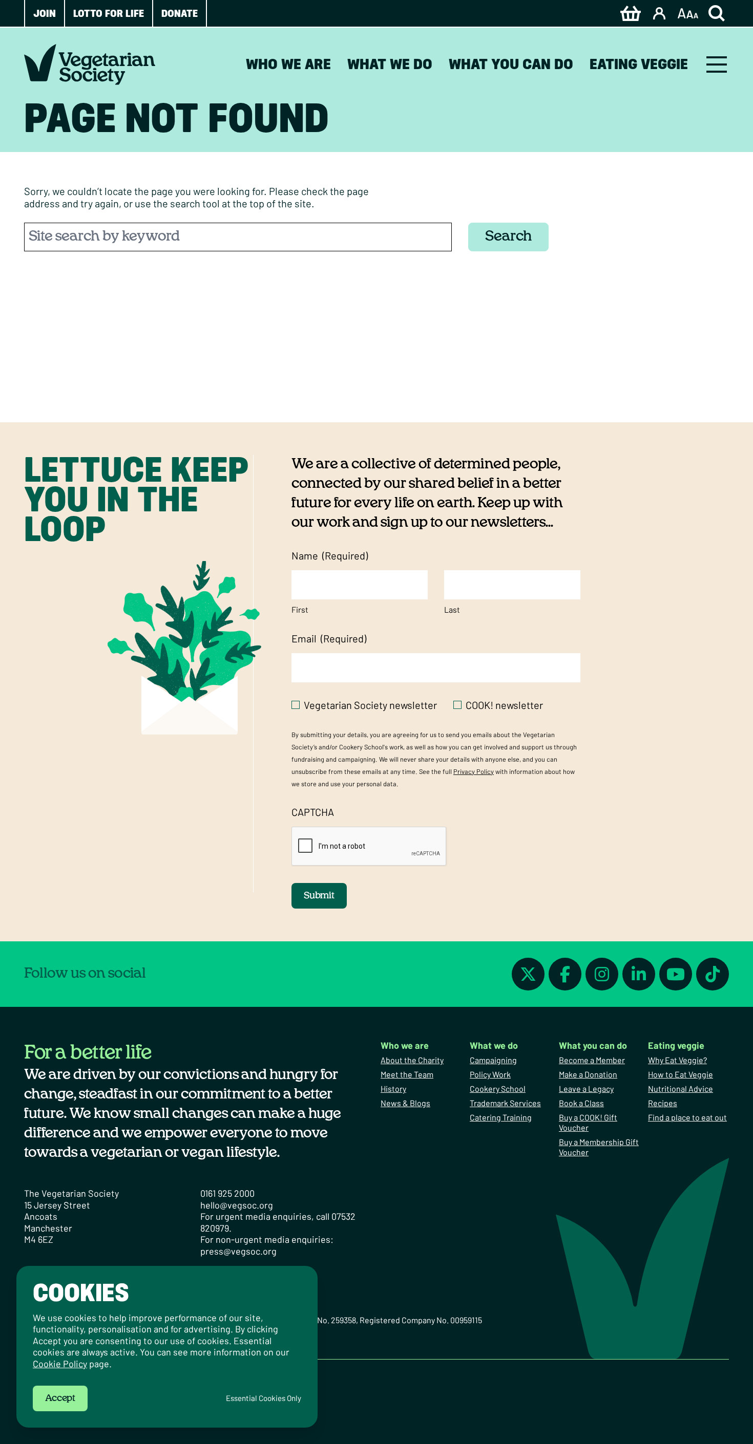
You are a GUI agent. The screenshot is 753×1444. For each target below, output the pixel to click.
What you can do (511, 64)
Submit (319, 895)
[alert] (167, 1347)
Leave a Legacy (586, 1088)
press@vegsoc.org (238, 1251)
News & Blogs (405, 1103)
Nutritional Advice (680, 1088)
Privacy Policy (473, 771)
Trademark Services (505, 1103)
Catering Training (501, 1117)
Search (508, 236)
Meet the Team (407, 1074)
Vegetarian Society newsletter (370, 705)
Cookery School (498, 1088)
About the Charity (412, 1060)
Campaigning (493, 1060)
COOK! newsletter (504, 705)
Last (452, 609)
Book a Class (581, 1103)
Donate (179, 13)
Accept (60, 1398)
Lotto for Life (108, 13)
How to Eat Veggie (680, 1074)
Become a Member (592, 1060)
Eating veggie (639, 64)
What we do (389, 64)
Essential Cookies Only (263, 1398)
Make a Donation (588, 1074)
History (393, 1088)
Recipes (662, 1103)
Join (44, 13)
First (299, 609)
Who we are (288, 64)
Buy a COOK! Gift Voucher (588, 1122)
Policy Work (490, 1074)
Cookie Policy (60, 1363)
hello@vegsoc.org (236, 1205)
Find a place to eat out (687, 1117)
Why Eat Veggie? (677, 1060)
